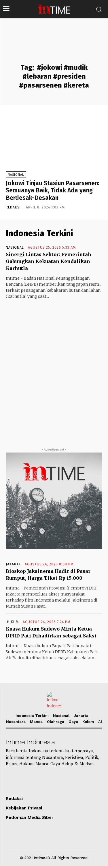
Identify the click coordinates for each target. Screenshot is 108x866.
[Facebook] (74, 780)
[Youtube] (27, 780)
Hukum (12, 622)
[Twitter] (59, 780)
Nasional (16, 175)
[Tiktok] (12, 780)
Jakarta (13, 564)
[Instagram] (43, 780)
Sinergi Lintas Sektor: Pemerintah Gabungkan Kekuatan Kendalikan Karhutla (48, 261)
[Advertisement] (54, 368)
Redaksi (13, 207)
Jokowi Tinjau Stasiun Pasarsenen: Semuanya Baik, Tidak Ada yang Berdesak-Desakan (52, 190)
